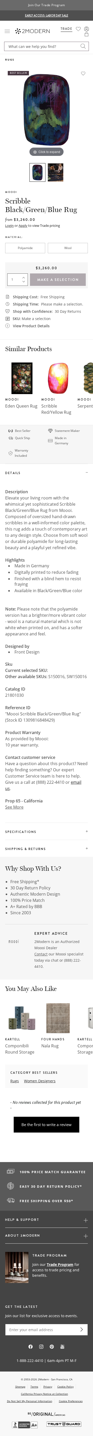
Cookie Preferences (71, 1401)
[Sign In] (86, 29)
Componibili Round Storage (19, 1049)
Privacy (47, 1386)
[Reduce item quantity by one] (25, 283)
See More (14, 807)
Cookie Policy (65, 1386)
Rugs (9, 59)
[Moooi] (13, 942)
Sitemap (20, 1386)
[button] (86, 34)
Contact (41, 954)
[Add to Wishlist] (83, 73)
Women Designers (40, 1080)
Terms (34, 1386)
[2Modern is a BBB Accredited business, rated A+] (25, 1427)
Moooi (11, 192)
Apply (23, 225)
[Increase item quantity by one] (25, 276)
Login (9, 225)
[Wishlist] (78, 29)
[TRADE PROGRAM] (46, 1270)
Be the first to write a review (46, 1124)
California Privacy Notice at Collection (44, 1394)
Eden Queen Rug (21, 406)
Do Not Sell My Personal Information (29, 1401)
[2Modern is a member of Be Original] (46, 1413)
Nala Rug (50, 1046)
